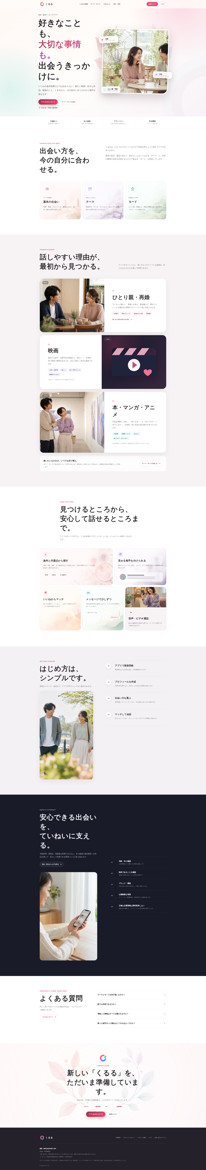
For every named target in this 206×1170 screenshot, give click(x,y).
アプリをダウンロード (48, 102)
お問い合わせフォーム (160, 1137)
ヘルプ (162, 4)
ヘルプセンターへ (49, 1017)
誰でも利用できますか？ (132, 1004)
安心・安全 (116, 4)
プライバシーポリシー (129, 1137)
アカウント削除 (142, 1137)
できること (106, 4)
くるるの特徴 (83, 4)
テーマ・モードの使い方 (151, 463)
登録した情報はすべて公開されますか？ (132, 1013)
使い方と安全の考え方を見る (122, 319)
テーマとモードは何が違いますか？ (132, 994)
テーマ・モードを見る (68, 102)
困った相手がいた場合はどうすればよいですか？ (132, 1023)
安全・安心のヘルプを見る (51, 864)
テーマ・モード (95, 4)
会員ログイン (152, 4)
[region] (103, 200)
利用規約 (118, 1137)
